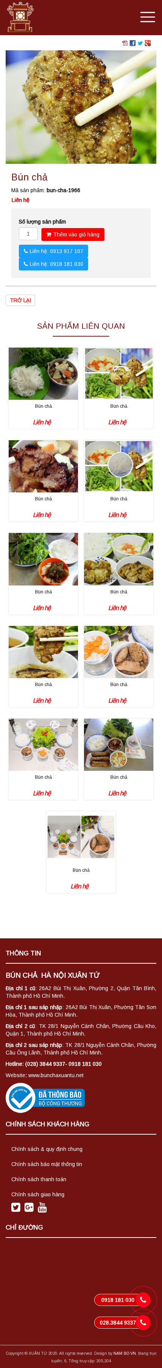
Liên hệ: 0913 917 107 (56, 251)
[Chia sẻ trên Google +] (148, 43)
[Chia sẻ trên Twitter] (140, 43)
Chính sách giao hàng (37, 1194)
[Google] (29, 1209)
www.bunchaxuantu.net (56, 1075)
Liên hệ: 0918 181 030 (56, 264)
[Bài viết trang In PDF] (125, 43)
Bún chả (43, 406)
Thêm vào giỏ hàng (76, 234)
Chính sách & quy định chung (47, 1149)
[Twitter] (15, 1209)
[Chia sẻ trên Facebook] (133, 43)
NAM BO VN (124, 1353)
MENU (147, 17)
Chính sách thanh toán (38, 1179)
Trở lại (20, 300)
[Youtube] (42, 1209)
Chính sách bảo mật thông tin (46, 1164)
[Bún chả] (81, 107)
